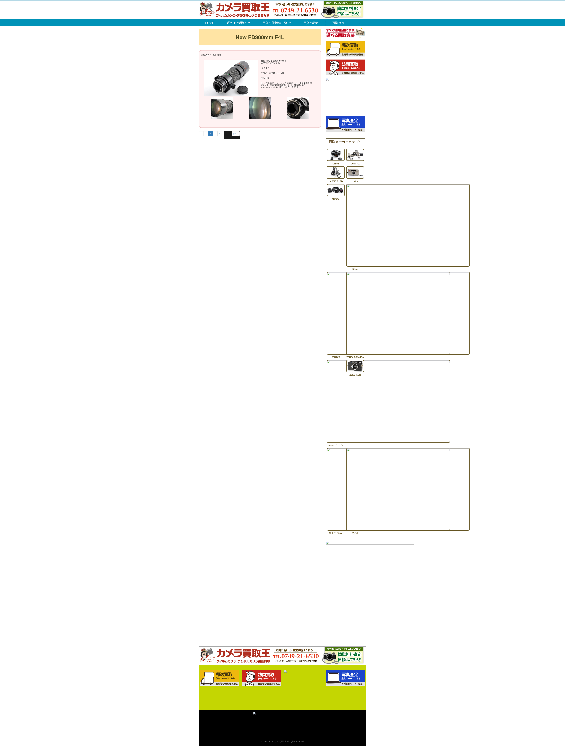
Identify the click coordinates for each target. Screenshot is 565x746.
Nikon (355, 269)
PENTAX (335, 357)
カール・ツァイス (335, 445)
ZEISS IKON (355, 374)
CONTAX (355, 163)
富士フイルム (335, 533)
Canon (336, 163)
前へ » (226, 133)
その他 (355, 533)
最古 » (235, 133)
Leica (355, 181)
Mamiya (335, 198)
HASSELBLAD (336, 181)
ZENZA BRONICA (355, 357)
